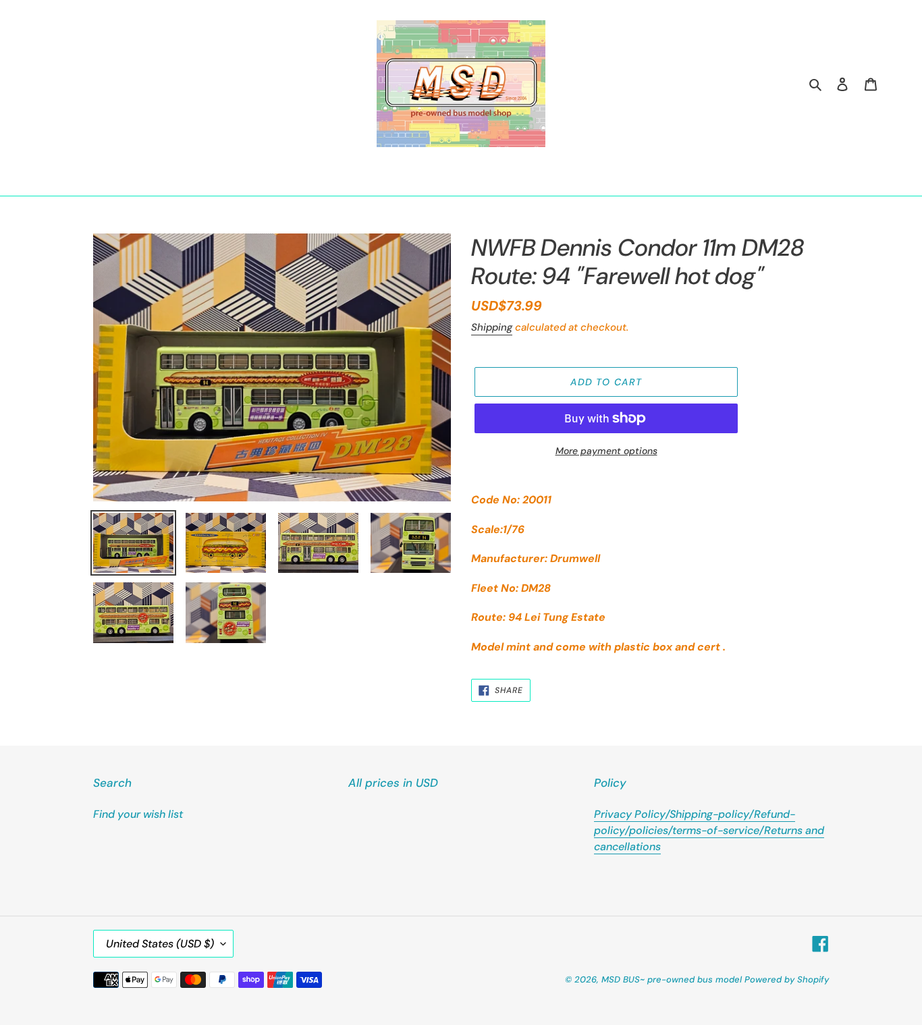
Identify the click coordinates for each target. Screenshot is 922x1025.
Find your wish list (138, 814)
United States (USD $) (160, 944)
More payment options (606, 451)
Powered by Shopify (786, 979)
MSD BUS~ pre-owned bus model (671, 979)
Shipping (491, 327)
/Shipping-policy (707, 814)
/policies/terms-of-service (692, 830)
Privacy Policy (630, 814)
